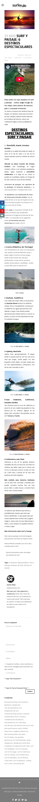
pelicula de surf (10, 740)
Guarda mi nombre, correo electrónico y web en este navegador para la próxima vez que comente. (18, 666)
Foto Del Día (18, 725)
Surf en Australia (21, 749)
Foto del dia (8, 725)
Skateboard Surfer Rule (21, 743)
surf (31, 746)
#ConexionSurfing (10, 702)
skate (28, 740)
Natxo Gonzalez (20, 734)
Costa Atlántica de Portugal (19, 247)
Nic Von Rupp (9, 737)
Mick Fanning (9, 734)
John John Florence (11, 728)
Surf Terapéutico (19, 761)
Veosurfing (17, 763)
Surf (5, 58)
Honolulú (11, 145)
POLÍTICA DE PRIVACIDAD (19, 792)
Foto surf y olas (28, 725)
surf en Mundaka (10, 758)
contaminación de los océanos (15, 717)
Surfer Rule (17, 58)
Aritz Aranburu (23, 702)
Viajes (10, 58)
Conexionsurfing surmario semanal (16, 714)
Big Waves (8, 705)
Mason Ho (24, 731)
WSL (23, 763)
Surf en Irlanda (9, 755)
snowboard (8, 746)
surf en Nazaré (22, 758)
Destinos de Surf (17, 565)
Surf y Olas (8, 763)
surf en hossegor (10, 752)
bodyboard (16, 705)
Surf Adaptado (9, 749)
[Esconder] (1, 219)
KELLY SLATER (23, 728)
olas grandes (19, 737)
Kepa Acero (8, 731)
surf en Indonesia (23, 752)
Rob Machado (21, 740)
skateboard (8, 743)
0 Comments (27, 58)
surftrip (28, 761)
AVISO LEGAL (7, 792)
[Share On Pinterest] (2, 211)
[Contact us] (2, 215)
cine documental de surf (13, 708)
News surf (28, 55)
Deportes (21, 55)
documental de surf (11, 722)
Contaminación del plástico (13, 719)
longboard (16, 731)
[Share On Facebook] (2, 202)
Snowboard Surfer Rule (21, 746)
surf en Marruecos (22, 755)
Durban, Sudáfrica (14, 298)
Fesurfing (22, 722)
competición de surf (11, 711)
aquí (10, 210)
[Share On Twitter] (2, 207)
